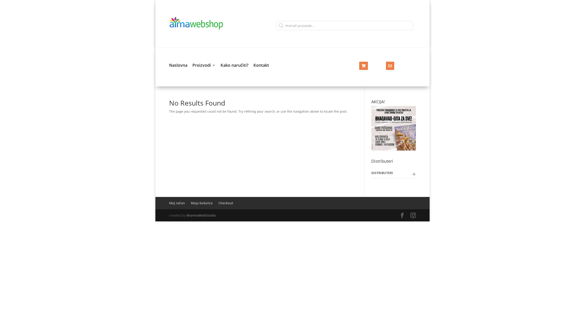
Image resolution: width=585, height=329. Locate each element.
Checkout (225, 203)
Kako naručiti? (234, 66)
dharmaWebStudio (201, 215)
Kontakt (261, 66)
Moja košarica (202, 203)
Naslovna (178, 66)
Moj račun (177, 203)
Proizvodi (201, 66)
